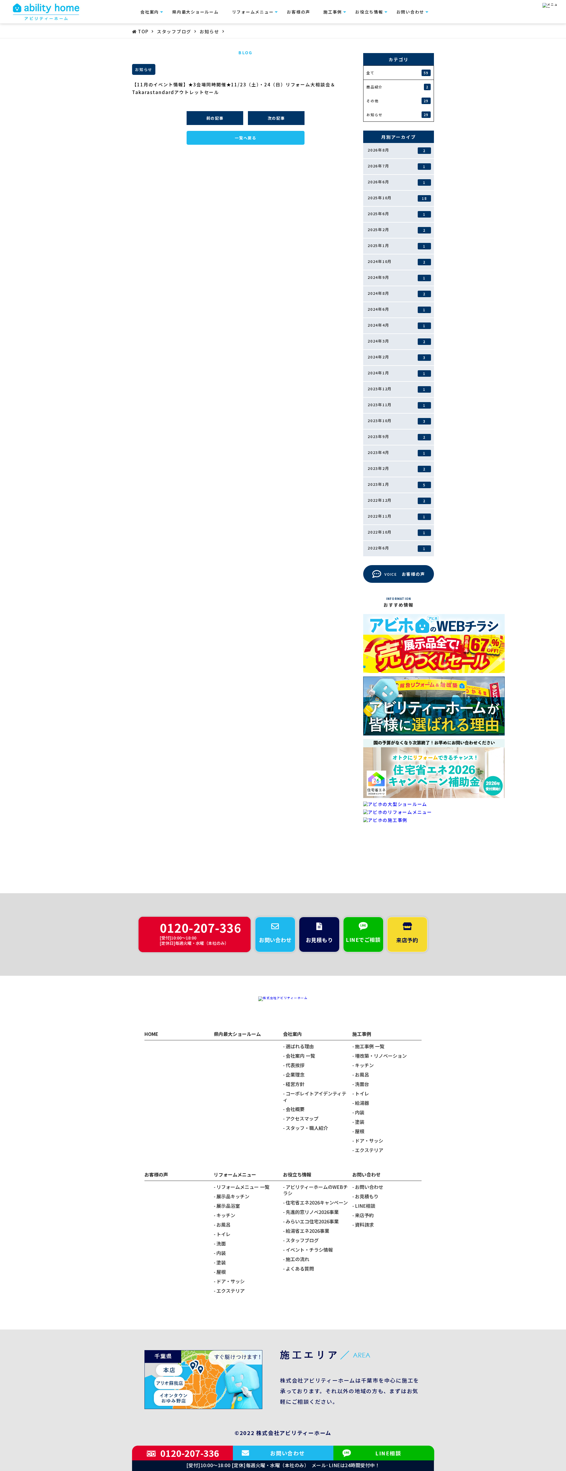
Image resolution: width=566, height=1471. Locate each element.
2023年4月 (397, 452)
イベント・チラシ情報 (309, 1250)
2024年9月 (397, 277)
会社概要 (295, 1109)
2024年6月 (397, 309)
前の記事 (215, 118)
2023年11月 (397, 405)
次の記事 (276, 118)
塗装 (359, 1122)
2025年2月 (397, 230)
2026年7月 (397, 166)
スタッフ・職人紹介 (307, 1128)
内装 (359, 1112)
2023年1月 (397, 484)
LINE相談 (365, 1206)
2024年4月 (397, 325)
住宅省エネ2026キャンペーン (317, 1202)
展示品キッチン (232, 1196)
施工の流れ (297, 1259)
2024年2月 (397, 357)
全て (397, 72)
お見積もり (367, 1196)
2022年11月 (397, 516)
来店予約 (364, 1215)
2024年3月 (397, 341)
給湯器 (362, 1103)
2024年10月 (397, 261)
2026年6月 (397, 182)
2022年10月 (397, 532)
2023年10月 (397, 421)
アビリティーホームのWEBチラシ (315, 1190)
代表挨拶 (295, 1065)
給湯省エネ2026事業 (307, 1231)
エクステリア (369, 1150)
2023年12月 (397, 389)
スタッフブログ (302, 1240)
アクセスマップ (302, 1118)
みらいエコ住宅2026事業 (312, 1221)
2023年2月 (397, 468)
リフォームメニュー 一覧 (242, 1187)
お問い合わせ (369, 1187)
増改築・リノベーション (381, 1056)
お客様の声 (298, 12)
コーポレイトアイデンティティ (314, 1096)
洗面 (221, 1243)
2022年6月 (397, 548)
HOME (151, 1033)
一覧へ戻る (245, 138)
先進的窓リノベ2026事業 (312, 1212)
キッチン (364, 1065)
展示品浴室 (228, 1206)
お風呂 (362, 1075)
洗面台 (362, 1084)
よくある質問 (300, 1269)
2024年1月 (397, 373)
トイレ (362, 1093)
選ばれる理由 (300, 1046)
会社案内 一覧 (300, 1056)
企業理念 (295, 1075)
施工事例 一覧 (369, 1046)
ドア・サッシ (369, 1141)
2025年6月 (397, 214)
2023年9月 (397, 437)
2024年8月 (397, 293)
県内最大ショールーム (195, 12)
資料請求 (364, 1225)
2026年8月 (397, 150)
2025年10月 (397, 198)
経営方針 (295, 1084)
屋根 (359, 1131)
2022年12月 (397, 500)
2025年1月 (397, 246)
